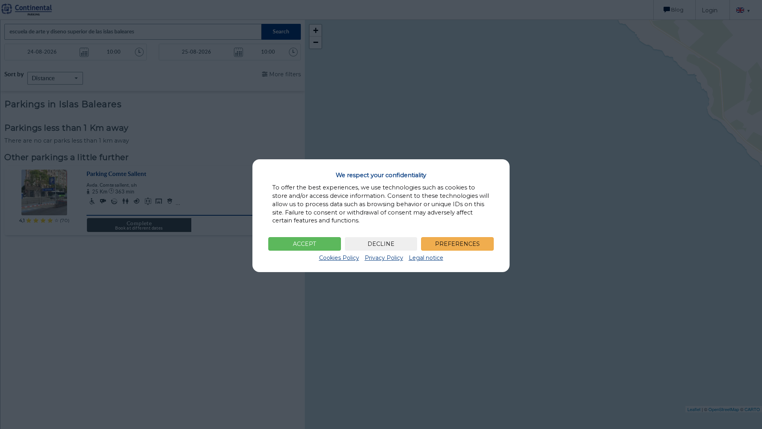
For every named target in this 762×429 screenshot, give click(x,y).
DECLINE (381, 243)
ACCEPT (304, 243)
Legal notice (426, 257)
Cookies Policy (339, 257)
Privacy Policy (384, 257)
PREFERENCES (457, 243)
